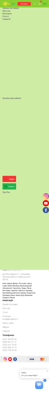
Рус (8, 192)
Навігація (8, 300)
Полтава (23, 283)
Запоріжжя (7, 288)
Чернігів (14, 290)
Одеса (29, 283)
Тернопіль (16, 288)
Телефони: (8, 335)
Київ (5, 283)
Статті (6, 16)
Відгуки (6, 327)
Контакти (7, 13)
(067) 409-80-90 (35, 3)
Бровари (6, 295)
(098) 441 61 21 (10, 342)
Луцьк (24, 288)
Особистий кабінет (12, 98)
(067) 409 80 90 (10, 339)
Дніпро (15, 283)
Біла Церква (21, 293)
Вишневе (29, 295)
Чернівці (28, 290)
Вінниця (15, 286)
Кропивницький (9, 293)
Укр (4, 192)
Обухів (12, 297)
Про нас (7, 10)
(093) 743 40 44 (10, 350)
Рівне (29, 288)
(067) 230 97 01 (12, 270)
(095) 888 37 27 (10, 347)
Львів (9, 286)
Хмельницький (25, 286)
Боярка (6, 297)
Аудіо (11, 179)
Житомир (7, 290)
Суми (5, 286)
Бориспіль (31, 293)
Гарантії (7, 19)
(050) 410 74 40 (10, 344)
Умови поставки (11, 8)
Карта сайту (8, 323)
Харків (9, 283)
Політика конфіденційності (10, 317)
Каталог (24, 4)
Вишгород (20, 295)
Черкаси (21, 290)
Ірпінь (13, 295)
